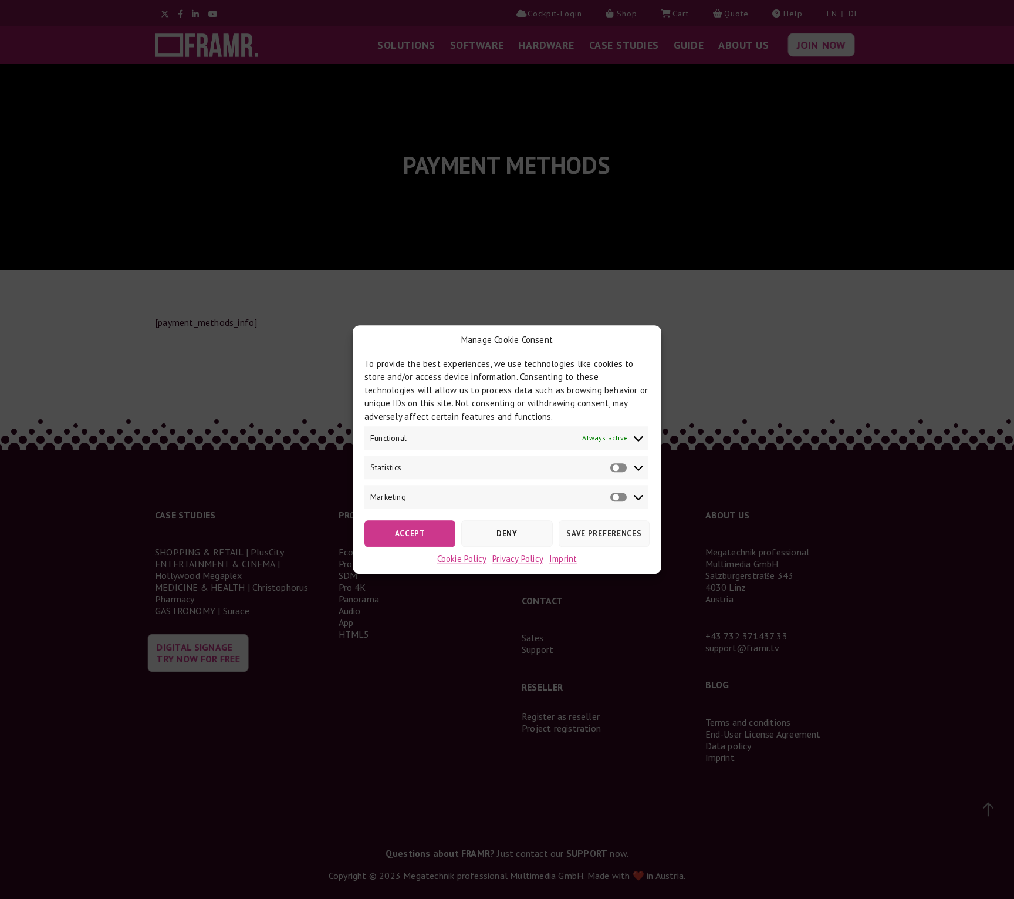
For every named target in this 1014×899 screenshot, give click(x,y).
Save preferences (603, 533)
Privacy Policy (517, 558)
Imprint (563, 558)
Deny (507, 533)
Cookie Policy (462, 558)
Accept (410, 533)
